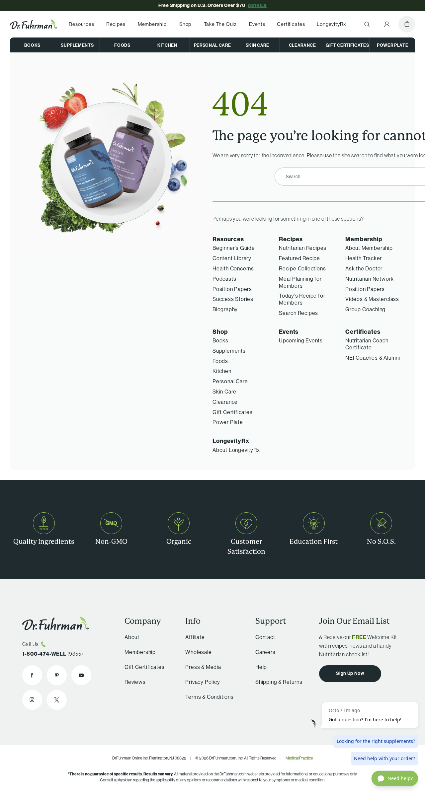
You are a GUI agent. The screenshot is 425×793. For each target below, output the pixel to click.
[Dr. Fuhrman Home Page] (33, 24)
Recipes (116, 24)
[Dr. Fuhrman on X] (57, 700)
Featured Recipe (299, 258)
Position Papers (232, 289)
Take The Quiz (220, 24)
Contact (265, 637)
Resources (81, 24)
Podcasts (224, 278)
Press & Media (203, 667)
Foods (122, 45)
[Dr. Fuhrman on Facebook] (32, 675)
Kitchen (167, 45)
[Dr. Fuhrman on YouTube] (81, 675)
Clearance (302, 45)
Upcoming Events (301, 340)
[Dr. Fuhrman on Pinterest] (57, 675)
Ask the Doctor (363, 268)
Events (257, 24)
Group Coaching (365, 309)
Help (261, 667)
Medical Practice (299, 758)
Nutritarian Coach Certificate (366, 344)
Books (32, 45)
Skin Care (257, 45)
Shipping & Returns (278, 682)
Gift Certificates (347, 45)
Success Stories (232, 299)
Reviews (135, 682)
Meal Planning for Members (300, 282)
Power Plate (392, 45)
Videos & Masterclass (372, 299)
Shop (185, 24)
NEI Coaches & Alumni (372, 357)
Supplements (77, 45)
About (132, 637)
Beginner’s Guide (233, 248)
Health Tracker (363, 258)
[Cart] (406, 24)
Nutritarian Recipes (302, 248)
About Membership (369, 248)
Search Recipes (298, 313)
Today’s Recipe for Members (302, 299)
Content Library (231, 258)
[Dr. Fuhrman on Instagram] (32, 700)
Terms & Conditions (209, 696)
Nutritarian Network (369, 278)
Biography (225, 309)
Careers (265, 652)
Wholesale (198, 652)
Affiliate (195, 637)
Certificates (291, 24)
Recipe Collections (302, 268)
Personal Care (212, 45)
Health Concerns (233, 268)
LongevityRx (331, 24)
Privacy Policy (202, 682)
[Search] (367, 24)
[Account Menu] (387, 24)
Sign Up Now (350, 673)
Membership (152, 24)
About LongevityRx (236, 450)
